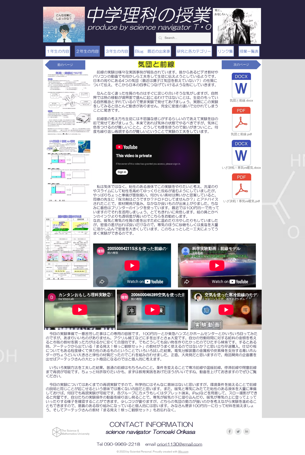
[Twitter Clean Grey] (238, 431)
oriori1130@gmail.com (179, 444)
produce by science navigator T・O (149, 26)
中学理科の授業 (147, 15)
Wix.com (183, 451)
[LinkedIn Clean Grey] (246, 431)
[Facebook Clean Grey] (229, 431)
